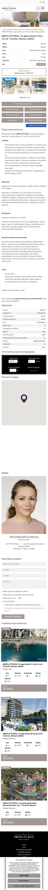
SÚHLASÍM (24, 876)
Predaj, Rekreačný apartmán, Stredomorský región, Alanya (25, 29)
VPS (24, 847)
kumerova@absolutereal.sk (34, 544)
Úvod (4, 29)
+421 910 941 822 (11, 544)
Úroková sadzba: (14, 367)
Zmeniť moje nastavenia (24, 886)
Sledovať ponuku (12, 109)
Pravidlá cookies (24, 852)
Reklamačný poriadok (24, 850)
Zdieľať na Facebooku (37, 125)
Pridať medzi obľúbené (23, 104)
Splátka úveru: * (24, 73)
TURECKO (41, 64)
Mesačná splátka (35, 120)
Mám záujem (12, 120)
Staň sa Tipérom (24, 854)
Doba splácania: (34, 358)
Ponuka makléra (24, 546)
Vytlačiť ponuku (35, 115)
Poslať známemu (35, 109)
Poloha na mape (13, 115)
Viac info (33, 871)
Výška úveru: (14, 358)
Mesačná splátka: (34, 369)
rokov (38, 361)
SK (41, 2)
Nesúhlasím (24, 881)
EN (44, 2)
